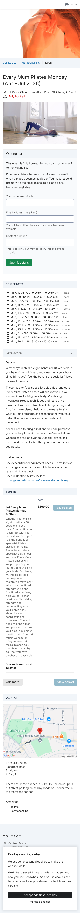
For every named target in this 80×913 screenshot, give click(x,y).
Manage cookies (40, 901)
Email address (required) (21, 212)
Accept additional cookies (40, 895)
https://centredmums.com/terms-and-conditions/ (37, 480)
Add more (12, 682)
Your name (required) (19, 196)
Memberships (31, 62)
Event (49, 62)
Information (14, 353)
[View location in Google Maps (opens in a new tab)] (40, 730)
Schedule (9, 62)
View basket (65, 682)
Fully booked (64, 507)
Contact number (16, 236)
